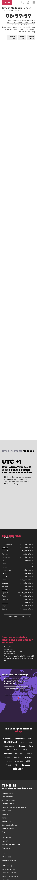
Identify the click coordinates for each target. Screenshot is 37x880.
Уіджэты (5, 841)
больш (32, 42)
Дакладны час (8, 793)
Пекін (21, 37)
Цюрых (4, 577)
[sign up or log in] (28, 3)
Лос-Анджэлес (7, 544)
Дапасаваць (7, 866)
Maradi (8, 753)
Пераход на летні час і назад (15, 807)
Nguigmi (16, 757)
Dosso (22, 746)
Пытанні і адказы (9, 873)
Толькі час (6, 811)
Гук (3, 832)
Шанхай (5, 602)
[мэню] (34, 2)
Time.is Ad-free (8, 869)
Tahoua (27, 757)
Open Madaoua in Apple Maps (16, 695)
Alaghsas (20, 738)
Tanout (9, 761)
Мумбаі (5, 593)
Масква (5, 586)
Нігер (18, 731)
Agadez (7, 738)
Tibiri (28, 761)
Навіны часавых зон (11, 844)
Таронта (5, 554)
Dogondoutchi (9, 746)
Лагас (4, 564)
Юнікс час (6, 857)
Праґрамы (6, 837)
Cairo (4, 580)
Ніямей (18, 768)
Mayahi (29, 753)
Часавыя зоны (8, 804)
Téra (16, 765)
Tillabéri (9, 765)
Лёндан (5, 567)
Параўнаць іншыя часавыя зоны (17, 616)
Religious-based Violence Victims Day (21, 22)
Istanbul (5, 583)
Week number (8, 828)
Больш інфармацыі (9, 27)
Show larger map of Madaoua (16, 689)
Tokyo (31, 37)
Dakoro (23, 742)
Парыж (12, 37)
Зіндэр (26, 765)
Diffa (30, 742)
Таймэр (5, 814)
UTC (3, 560)
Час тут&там (7, 797)
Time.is (7, 2)
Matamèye (19, 753)
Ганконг (5, 596)
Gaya (30, 746)
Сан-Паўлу (6, 557)
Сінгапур (5, 599)
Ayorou (30, 738)
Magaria (26, 750)
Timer (4, 818)
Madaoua (16, 750)
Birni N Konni (10, 742)
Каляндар (6, 821)
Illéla (8, 750)
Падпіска (6, 848)
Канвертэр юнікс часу (11, 860)
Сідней (4, 609)
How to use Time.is (10, 876)
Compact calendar (10, 825)
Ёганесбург (6, 570)
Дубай (4, 589)
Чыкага (5, 547)
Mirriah (7, 757)
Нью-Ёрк (5, 551)
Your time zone (8, 800)
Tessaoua (19, 761)
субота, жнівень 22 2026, (21, 20)
